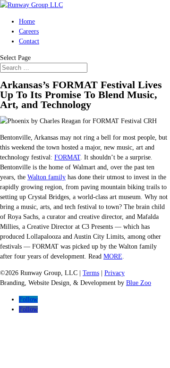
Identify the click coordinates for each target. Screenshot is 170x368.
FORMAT (67, 157)
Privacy (114, 272)
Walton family (46, 177)
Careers (29, 31)
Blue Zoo (138, 282)
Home (27, 21)
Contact (29, 41)
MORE (112, 256)
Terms (91, 272)
